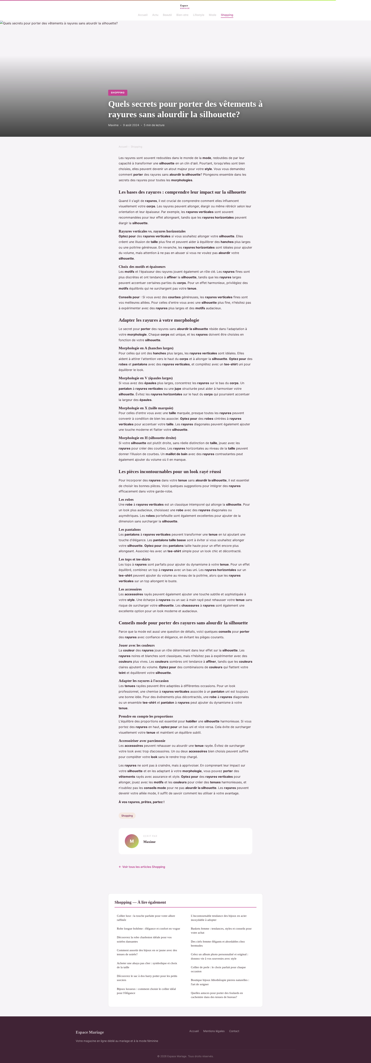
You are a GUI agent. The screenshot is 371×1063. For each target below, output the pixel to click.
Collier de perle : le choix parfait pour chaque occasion (218, 969)
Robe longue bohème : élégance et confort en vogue (148, 928)
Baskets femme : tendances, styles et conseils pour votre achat (221, 930)
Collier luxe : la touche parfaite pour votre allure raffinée (146, 917)
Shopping (227, 14)
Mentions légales (214, 1031)
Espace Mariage (90, 1032)
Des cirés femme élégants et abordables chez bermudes (218, 943)
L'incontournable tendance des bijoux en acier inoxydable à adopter (219, 917)
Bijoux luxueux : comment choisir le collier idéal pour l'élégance (146, 991)
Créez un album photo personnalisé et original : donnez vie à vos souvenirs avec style (219, 956)
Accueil (143, 14)
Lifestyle (198, 14)
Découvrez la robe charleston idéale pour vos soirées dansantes (144, 939)
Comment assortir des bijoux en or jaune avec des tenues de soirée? (147, 952)
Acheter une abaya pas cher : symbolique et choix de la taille (147, 965)
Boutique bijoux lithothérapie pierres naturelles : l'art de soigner (220, 982)
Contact (234, 1031)
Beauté (167, 14)
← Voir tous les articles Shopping (142, 867)
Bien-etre (182, 14)
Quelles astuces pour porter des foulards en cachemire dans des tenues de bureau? (217, 995)
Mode (212, 14)
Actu (155, 14)
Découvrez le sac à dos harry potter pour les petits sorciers (147, 978)
